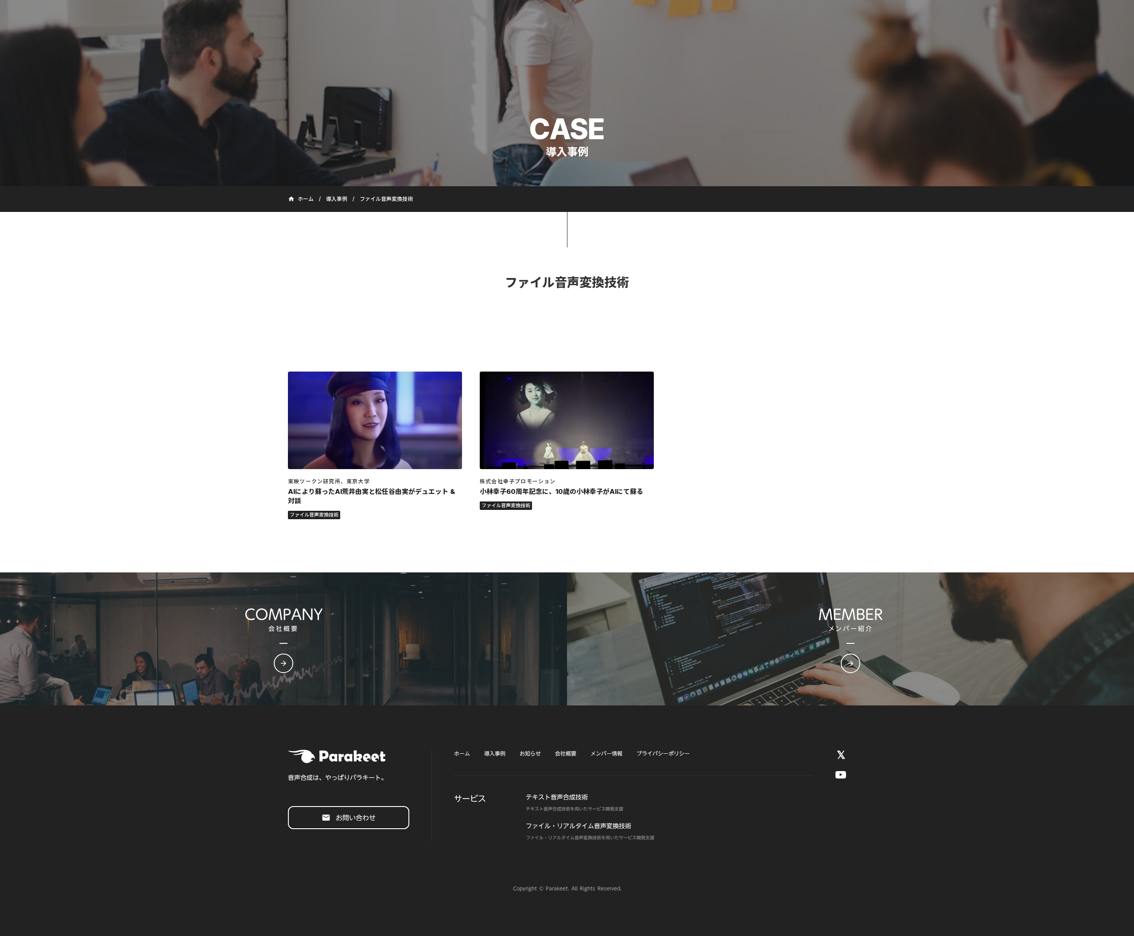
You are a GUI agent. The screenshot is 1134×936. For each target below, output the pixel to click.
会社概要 (565, 753)
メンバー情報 (606, 753)
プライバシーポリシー (663, 753)
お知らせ (530, 753)
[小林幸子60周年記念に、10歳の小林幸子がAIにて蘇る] (567, 420)
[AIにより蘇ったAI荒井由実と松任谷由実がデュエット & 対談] (375, 420)
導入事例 (336, 199)
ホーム (462, 753)
